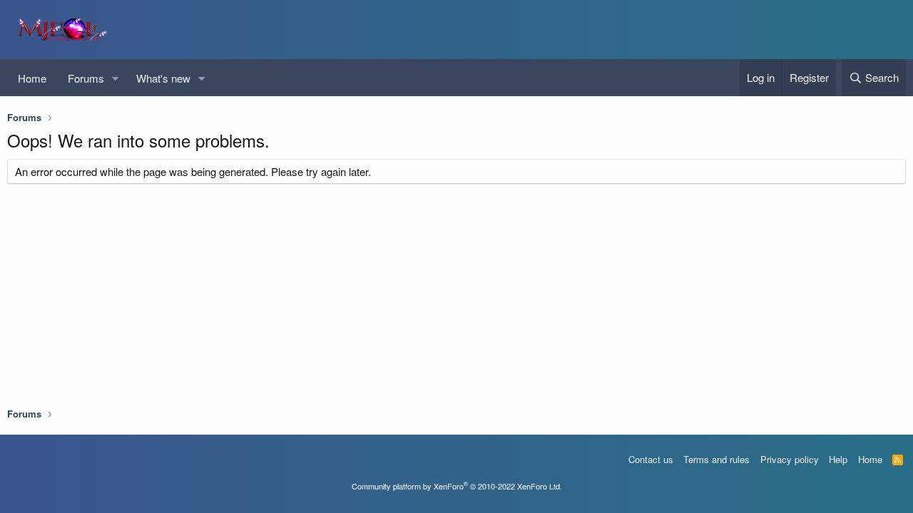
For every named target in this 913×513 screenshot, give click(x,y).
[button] (116, 78)
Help (838, 459)
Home (32, 78)
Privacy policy (789, 459)
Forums (86, 78)
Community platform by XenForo (457, 486)
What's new (163, 78)
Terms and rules (716, 459)
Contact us (650, 459)
